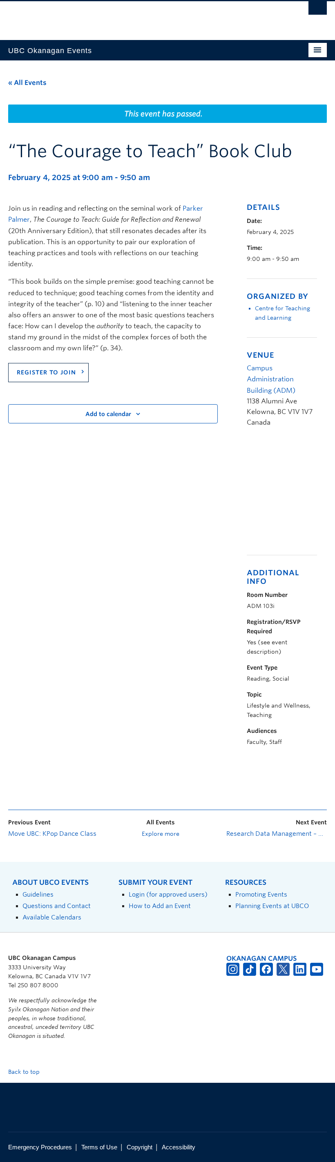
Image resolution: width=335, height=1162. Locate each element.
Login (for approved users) (168, 894)
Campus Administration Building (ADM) (271, 379)
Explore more (160, 833)
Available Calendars (51, 917)
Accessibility (178, 1147)
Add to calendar (108, 414)
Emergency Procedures (40, 1147)
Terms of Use (99, 1147)
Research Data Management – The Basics (276, 833)
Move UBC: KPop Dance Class (52, 833)
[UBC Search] (317, 10)
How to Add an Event (160, 905)
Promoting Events (261, 894)
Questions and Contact (56, 905)
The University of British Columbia (143, 16)
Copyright (139, 1147)
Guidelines (38, 894)
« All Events (27, 83)
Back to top (24, 1072)
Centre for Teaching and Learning (282, 313)
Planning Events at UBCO (272, 905)
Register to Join (46, 372)
